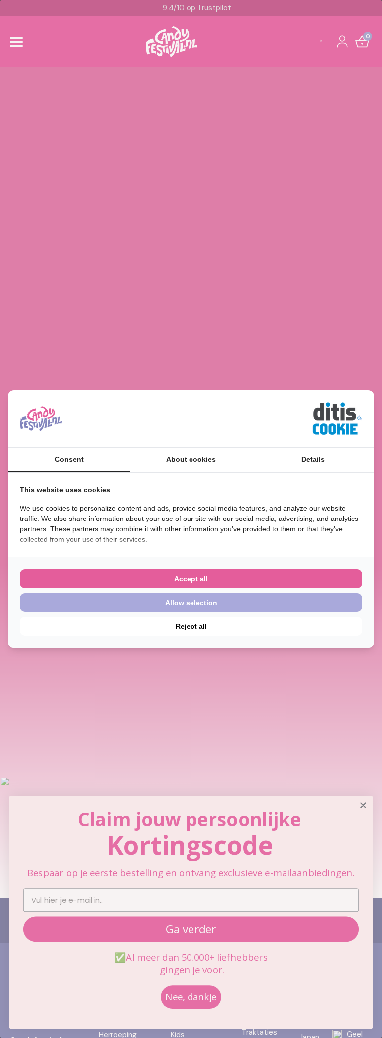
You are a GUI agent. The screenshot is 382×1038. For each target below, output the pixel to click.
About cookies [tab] (191, 459)
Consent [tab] (69, 459)
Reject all (191, 626)
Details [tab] (313, 459)
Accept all (191, 579)
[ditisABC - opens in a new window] (337, 418)
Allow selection (191, 602)
